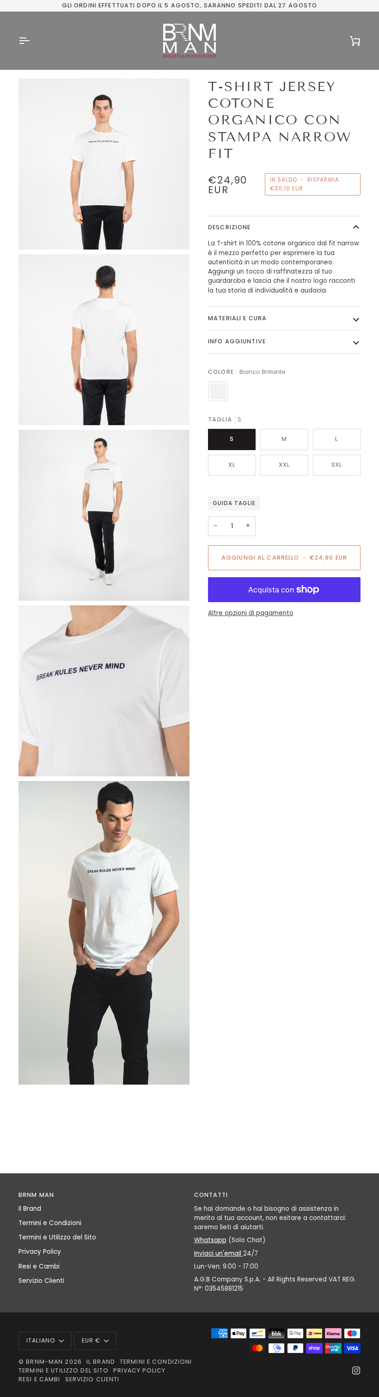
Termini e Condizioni (49, 1223)
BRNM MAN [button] (36, 1195)
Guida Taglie (234, 503)
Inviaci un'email (218, 1253)
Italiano (40, 1340)
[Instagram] (356, 1370)
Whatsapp (210, 1240)
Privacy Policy (39, 1251)
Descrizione (229, 227)
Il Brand (29, 1208)
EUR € (91, 1340)
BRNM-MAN (44, 1362)
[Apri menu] (32, 41)
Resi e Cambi (39, 1266)
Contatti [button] (211, 1195)
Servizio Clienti (41, 1280)
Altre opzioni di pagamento (250, 613)
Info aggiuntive (237, 341)
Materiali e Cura (237, 318)
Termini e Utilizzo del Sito (57, 1237)
